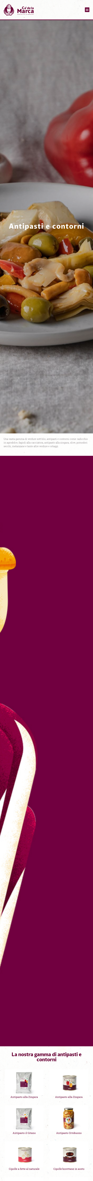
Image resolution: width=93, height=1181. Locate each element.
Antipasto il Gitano (24, 1133)
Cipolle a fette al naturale (24, 1169)
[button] (87, 9)
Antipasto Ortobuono (69, 1133)
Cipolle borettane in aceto (68, 1169)
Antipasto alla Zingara (24, 1097)
